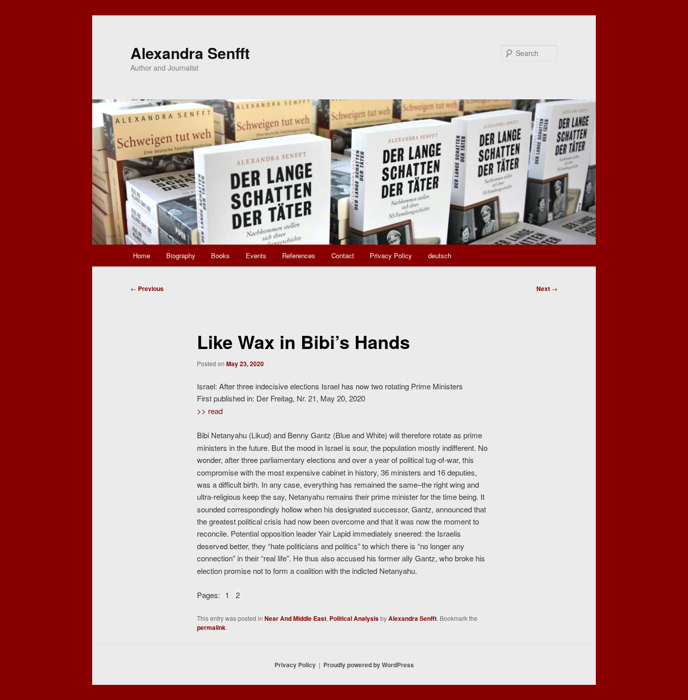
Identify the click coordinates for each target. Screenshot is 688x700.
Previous (147, 288)
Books (220, 255)
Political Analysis (354, 618)
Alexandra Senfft (190, 53)
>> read (210, 410)
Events (256, 255)
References (298, 255)
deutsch (439, 255)
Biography (180, 255)
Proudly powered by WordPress (368, 664)
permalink (211, 627)
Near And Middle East (295, 618)
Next (547, 288)
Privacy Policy (391, 255)
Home (141, 255)
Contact (342, 255)
